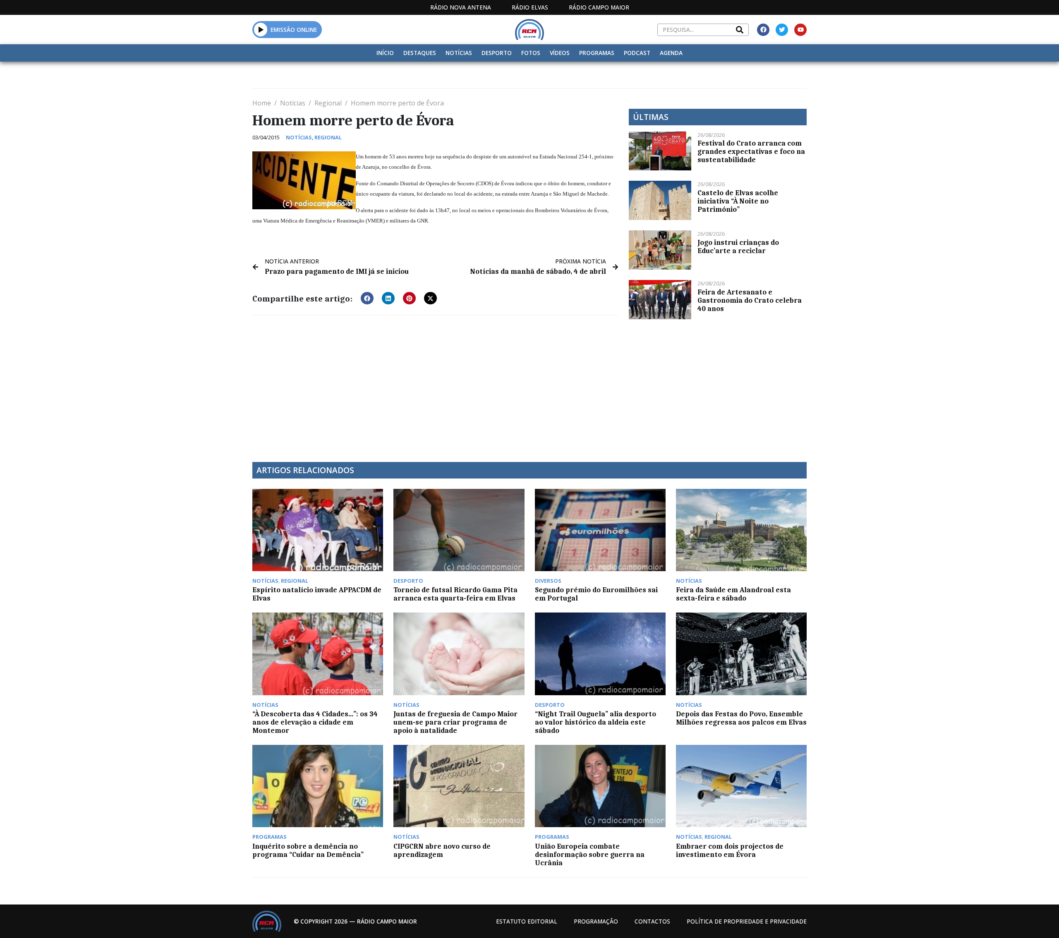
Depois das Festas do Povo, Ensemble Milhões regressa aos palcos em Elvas (741, 718)
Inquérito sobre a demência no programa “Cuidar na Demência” (308, 850)
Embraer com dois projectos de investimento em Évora (729, 850)
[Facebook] (763, 30)
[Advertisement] (435, 383)
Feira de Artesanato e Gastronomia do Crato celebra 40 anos (749, 300)
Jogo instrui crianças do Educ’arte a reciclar (738, 246)
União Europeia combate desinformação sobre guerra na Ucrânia (590, 854)
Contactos (652, 921)
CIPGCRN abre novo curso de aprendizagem (442, 850)
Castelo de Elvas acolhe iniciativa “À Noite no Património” (737, 201)
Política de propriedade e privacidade (747, 921)
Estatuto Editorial (526, 921)
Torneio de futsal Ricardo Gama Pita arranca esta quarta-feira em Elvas (455, 594)
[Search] (739, 30)
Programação (596, 921)
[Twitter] (782, 30)
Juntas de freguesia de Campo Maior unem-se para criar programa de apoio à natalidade (455, 722)
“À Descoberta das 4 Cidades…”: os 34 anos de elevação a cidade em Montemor (315, 722)
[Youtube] (800, 30)
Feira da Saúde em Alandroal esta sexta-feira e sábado (733, 594)
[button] (261, 29)
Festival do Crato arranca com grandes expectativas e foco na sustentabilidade (751, 151)
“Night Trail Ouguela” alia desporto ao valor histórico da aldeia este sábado (595, 722)
